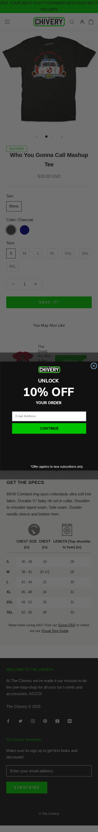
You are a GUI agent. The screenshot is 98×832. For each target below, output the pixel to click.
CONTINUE (49, 428)
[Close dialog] (93, 365)
